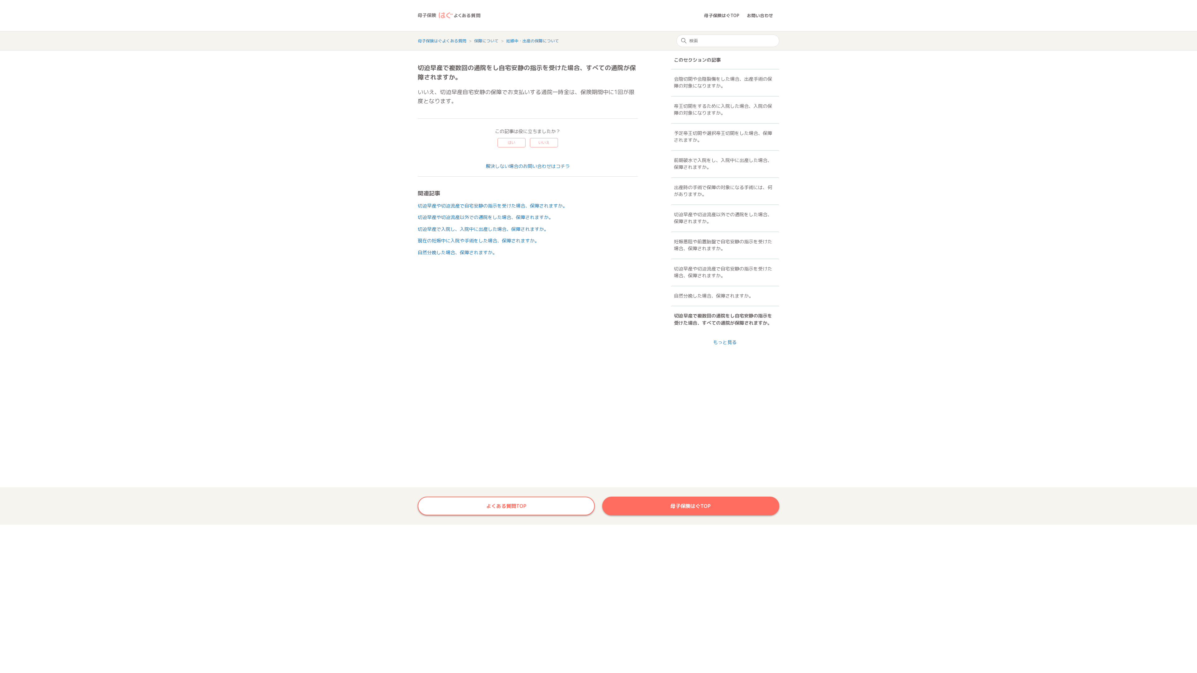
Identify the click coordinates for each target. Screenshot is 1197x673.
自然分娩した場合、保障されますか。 (457, 252)
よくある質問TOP (506, 506)
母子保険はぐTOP (721, 15)
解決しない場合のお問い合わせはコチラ (528, 166)
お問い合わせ (760, 15)
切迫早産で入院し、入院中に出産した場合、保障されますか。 (483, 229)
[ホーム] (561, 16)
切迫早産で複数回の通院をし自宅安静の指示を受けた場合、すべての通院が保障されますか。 (723, 319)
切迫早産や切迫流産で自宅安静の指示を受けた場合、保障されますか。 (492, 206)
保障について (487, 41)
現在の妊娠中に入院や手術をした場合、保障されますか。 (478, 240)
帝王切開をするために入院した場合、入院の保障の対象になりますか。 (723, 110)
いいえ (544, 142)
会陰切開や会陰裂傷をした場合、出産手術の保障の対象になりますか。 (723, 82)
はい (511, 142)
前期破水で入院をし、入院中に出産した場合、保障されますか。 (723, 164)
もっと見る (725, 342)
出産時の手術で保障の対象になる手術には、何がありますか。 (723, 191)
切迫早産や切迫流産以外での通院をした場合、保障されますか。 (485, 217)
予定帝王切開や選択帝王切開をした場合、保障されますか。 (723, 137)
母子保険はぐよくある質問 (442, 41)
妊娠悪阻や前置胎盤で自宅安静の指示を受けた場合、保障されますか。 (723, 245)
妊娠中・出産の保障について (532, 41)
